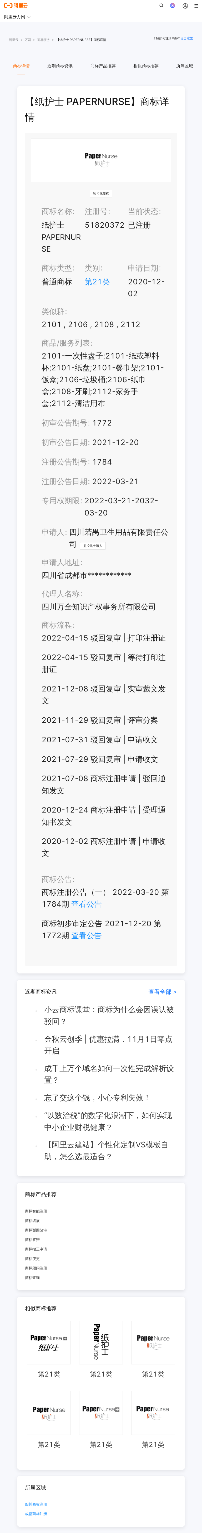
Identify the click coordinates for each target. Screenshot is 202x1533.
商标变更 (32, 1258)
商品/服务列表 (66, 342)
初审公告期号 (64, 422)
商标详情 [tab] (21, 65)
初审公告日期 (64, 442)
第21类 (97, 281)
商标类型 (57, 268)
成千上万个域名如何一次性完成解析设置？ (109, 1074)
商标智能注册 (36, 1211)
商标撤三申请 (36, 1249)
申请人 (53, 532)
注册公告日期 (64, 481)
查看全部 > (162, 991)
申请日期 (143, 268)
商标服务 (43, 40)
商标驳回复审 (36, 1230)
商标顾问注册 (36, 1268)
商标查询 (32, 1277)
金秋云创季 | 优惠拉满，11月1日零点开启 (108, 1045)
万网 (28, 40)
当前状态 (143, 211)
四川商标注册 (36, 1504)
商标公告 (57, 879)
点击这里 (186, 38)
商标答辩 (32, 1239)
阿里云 (13, 40)
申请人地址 (61, 562)
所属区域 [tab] (184, 65)
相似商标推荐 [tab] (146, 65)
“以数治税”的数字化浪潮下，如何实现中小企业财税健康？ (108, 1121)
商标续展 (32, 1220)
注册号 (96, 211)
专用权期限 (61, 500)
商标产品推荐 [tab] (103, 65)
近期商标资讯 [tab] (60, 65)
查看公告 (86, 904)
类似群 (53, 311)
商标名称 (57, 211)
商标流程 (57, 624)
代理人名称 (61, 593)
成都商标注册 (36, 1514)
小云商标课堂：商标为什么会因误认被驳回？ (109, 1015)
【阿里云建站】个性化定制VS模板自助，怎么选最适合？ (106, 1150)
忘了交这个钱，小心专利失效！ (97, 1097)
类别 (92, 268)
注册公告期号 (64, 461)
